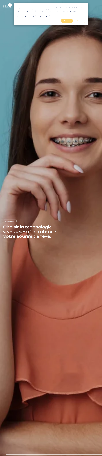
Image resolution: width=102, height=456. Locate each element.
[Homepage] (7, 5)
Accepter (67, 20)
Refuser (79, 20)
